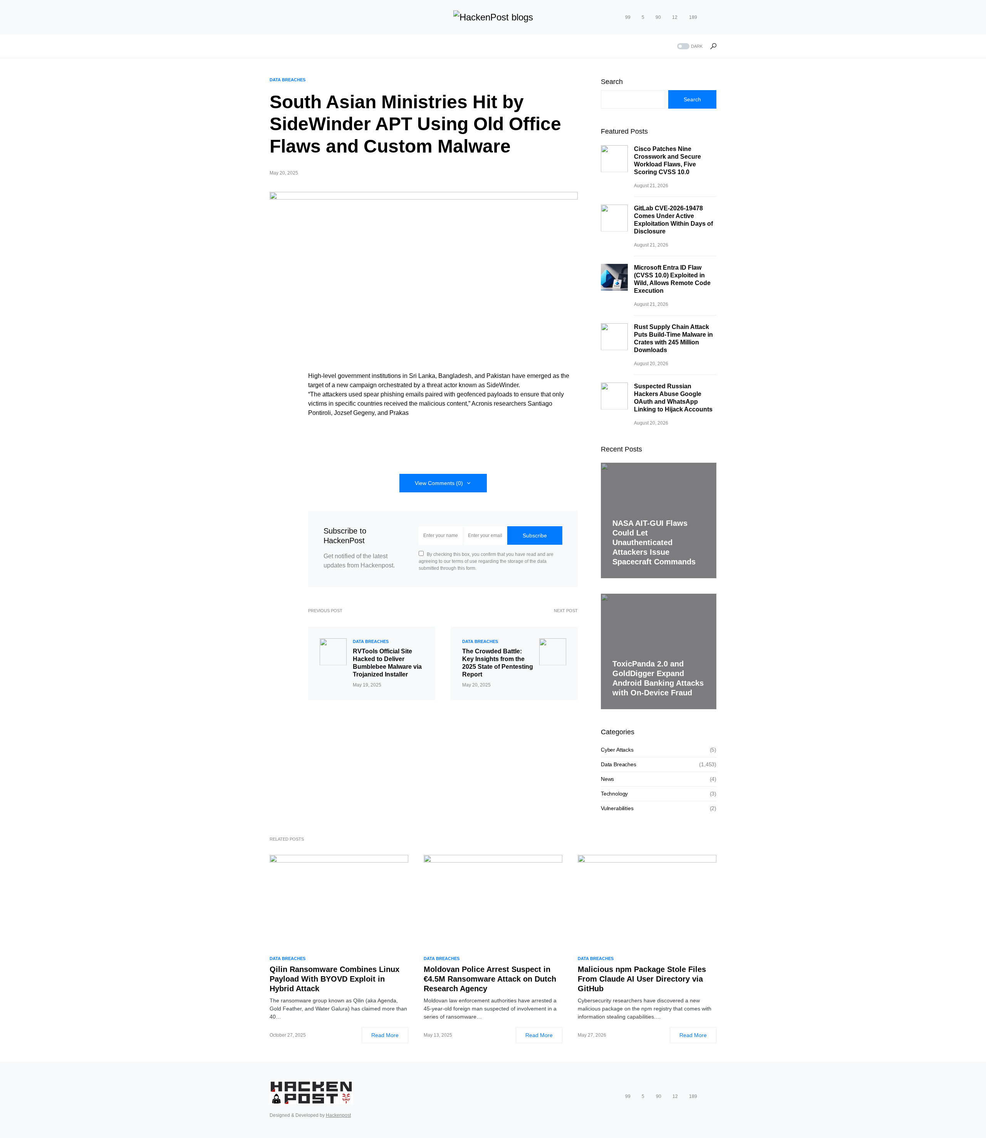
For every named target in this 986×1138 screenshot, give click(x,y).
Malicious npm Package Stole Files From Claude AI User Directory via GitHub (642, 979)
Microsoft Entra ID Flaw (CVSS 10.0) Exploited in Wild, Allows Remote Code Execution (672, 279)
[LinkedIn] (611, 17)
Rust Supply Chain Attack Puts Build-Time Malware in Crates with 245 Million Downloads (673, 338)
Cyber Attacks (617, 750)
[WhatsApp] (704, 17)
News (607, 779)
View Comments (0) (439, 483)
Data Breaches (287, 79)
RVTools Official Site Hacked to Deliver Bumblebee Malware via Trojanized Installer (387, 663)
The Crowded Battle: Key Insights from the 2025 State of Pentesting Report (497, 663)
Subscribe (535, 535)
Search (612, 82)
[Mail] (713, 17)
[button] (689, 46)
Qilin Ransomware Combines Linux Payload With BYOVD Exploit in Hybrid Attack (334, 979)
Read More (385, 1035)
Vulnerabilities (617, 808)
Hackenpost (338, 1115)
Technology (614, 794)
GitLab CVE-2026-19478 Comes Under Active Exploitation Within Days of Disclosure (673, 220)
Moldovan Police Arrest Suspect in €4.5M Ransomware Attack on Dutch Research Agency (490, 979)
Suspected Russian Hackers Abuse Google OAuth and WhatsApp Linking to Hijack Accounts (673, 398)
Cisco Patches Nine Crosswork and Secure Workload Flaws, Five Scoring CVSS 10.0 (667, 160)
